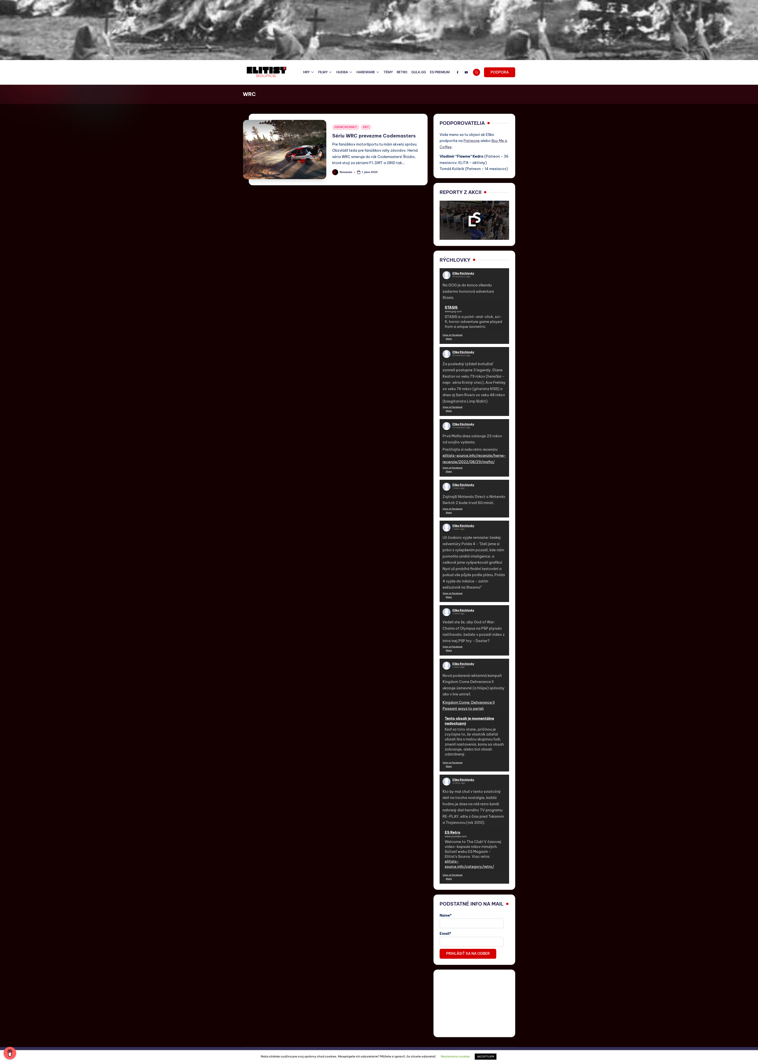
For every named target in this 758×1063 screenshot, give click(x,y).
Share (449, 338)
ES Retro (452, 832)
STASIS (451, 307)
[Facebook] (458, 72)
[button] (499, 72)
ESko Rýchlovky (463, 273)
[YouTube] (467, 72)
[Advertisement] (474, 1003)
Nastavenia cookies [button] (455, 1056)
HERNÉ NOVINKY (346, 127)
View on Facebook (452, 335)
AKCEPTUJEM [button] (485, 1056)
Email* (445, 933)
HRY (366, 127)
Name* (446, 915)
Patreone (471, 140)
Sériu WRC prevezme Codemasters (374, 136)
